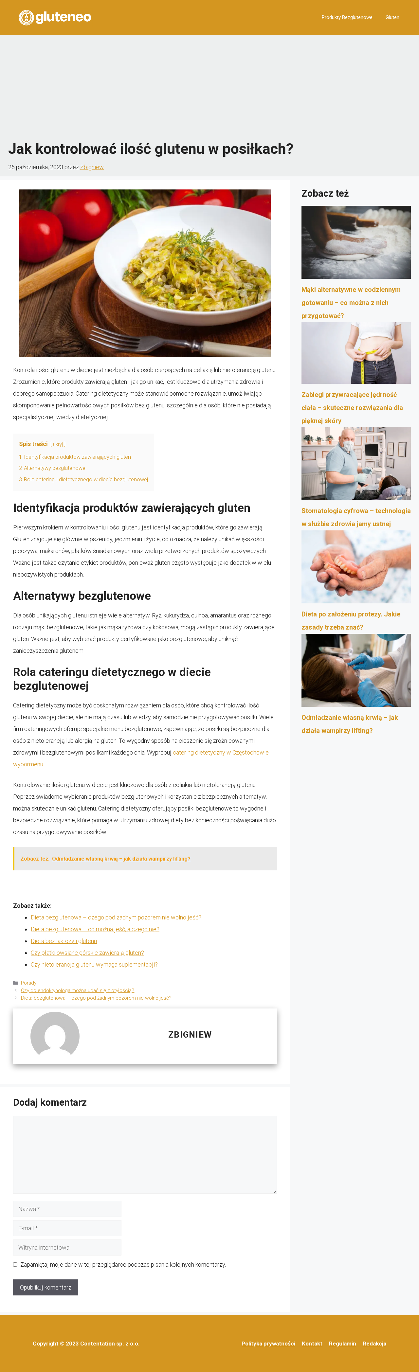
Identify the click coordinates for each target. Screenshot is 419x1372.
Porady (28, 983)
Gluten (392, 17)
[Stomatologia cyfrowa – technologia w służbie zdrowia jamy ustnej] (356, 466)
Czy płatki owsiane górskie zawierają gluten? (87, 952)
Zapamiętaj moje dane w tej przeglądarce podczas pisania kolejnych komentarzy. (123, 1264)
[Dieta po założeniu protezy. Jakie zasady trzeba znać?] (356, 569)
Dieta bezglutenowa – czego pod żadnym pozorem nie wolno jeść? (116, 917)
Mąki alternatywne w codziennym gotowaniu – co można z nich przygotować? (351, 303)
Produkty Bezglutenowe (347, 17)
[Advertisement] (209, 87)
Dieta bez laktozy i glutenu (64, 940)
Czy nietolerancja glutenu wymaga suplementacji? (94, 964)
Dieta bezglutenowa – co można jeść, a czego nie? (95, 929)
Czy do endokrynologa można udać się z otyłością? (77, 990)
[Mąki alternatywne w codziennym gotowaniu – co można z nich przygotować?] (356, 244)
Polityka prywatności (268, 1343)
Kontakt (312, 1343)
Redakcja (374, 1343)
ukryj (58, 444)
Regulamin (342, 1343)
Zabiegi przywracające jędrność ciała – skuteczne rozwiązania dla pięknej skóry (352, 408)
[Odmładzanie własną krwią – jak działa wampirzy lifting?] (356, 672)
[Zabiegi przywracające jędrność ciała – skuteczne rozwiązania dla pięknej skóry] (356, 355)
